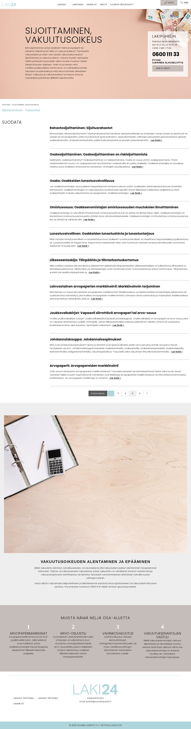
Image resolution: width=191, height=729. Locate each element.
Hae (186, 3)
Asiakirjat (91, 4)
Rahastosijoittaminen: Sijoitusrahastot (81, 128)
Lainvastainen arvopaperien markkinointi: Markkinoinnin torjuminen (105, 286)
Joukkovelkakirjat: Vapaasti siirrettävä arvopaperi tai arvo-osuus (103, 313)
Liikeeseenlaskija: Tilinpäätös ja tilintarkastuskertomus (94, 260)
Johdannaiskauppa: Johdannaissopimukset (85, 339)
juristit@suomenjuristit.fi (98, 701)
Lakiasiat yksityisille (24, 698)
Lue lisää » (156, 140)
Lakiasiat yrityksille (48, 698)
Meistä (103, 4)
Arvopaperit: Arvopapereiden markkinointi (84, 366)
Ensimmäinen (98, 393)
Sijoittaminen (12, 110)
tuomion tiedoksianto (122, 4)
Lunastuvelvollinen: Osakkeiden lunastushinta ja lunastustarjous (102, 233)
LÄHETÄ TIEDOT (163, 68)
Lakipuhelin (77, 4)
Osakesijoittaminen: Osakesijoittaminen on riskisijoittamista (98, 154)
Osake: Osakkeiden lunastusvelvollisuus (82, 181)
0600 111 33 (165, 54)
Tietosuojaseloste (111, 725)
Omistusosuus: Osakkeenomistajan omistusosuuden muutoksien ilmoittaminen (114, 207)
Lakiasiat (61, 4)
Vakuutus (32, 110)
